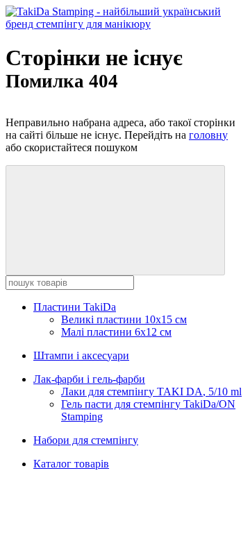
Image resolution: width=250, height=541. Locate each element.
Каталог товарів (71, 464)
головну (208, 135)
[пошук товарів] (115, 220)
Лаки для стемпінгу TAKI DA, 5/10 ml (151, 391)
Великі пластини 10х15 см (124, 319)
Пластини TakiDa (74, 307)
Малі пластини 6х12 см (116, 332)
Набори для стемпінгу (85, 440)
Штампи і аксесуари (81, 355)
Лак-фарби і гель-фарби (89, 379)
